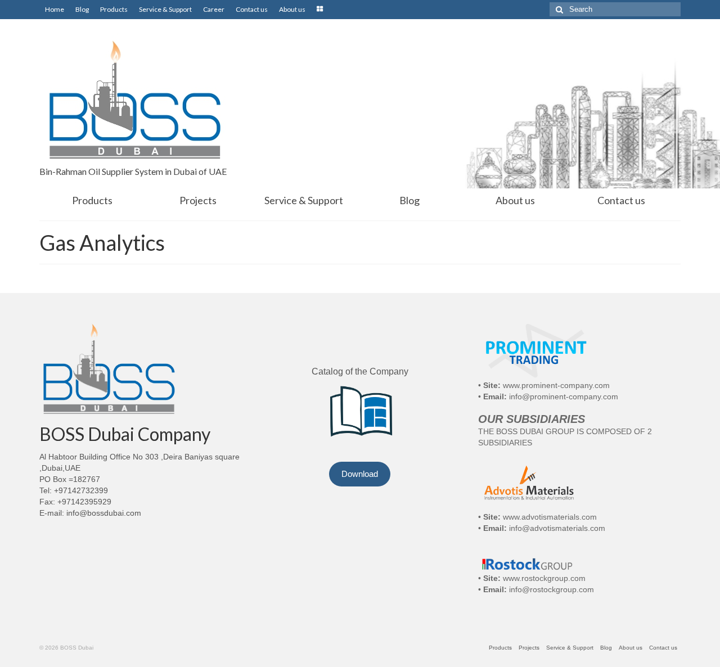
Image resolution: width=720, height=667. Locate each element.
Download (359, 474)
